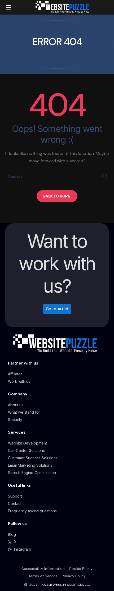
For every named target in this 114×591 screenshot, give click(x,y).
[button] (57, 196)
